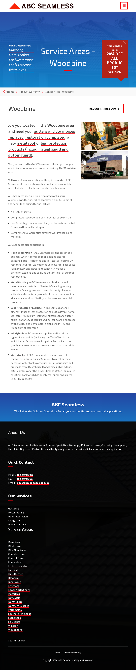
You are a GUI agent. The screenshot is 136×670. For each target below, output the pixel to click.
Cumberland (15, 562)
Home (10, 91)
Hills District (15, 574)
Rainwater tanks (17, 524)
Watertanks (18, 355)
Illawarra (13, 578)
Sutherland (14, 617)
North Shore (15, 601)
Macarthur (14, 593)
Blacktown (14, 546)
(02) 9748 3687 (25, 478)
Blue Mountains (17, 550)
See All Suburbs (17, 640)
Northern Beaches (18, 605)
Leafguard (14, 520)
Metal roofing (19, 54)
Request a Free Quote (104, 108)
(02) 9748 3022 (25, 474)
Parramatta (15, 609)
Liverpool (13, 585)
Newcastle (14, 597)
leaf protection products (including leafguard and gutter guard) (38, 149)
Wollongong (15, 629)
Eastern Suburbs (17, 566)
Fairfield (13, 570)
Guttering (16, 49)
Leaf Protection (20, 64)
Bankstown (14, 542)
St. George (14, 621)
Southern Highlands (19, 613)
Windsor (13, 625)
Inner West (14, 582)
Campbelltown (16, 554)
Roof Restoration (21, 59)
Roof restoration (18, 516)
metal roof (26, 143)
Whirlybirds (17, 69)
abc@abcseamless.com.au (33, 482)
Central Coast (16, 558)
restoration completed (45, 137)
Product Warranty (29, 91)
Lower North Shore (19, 589)
